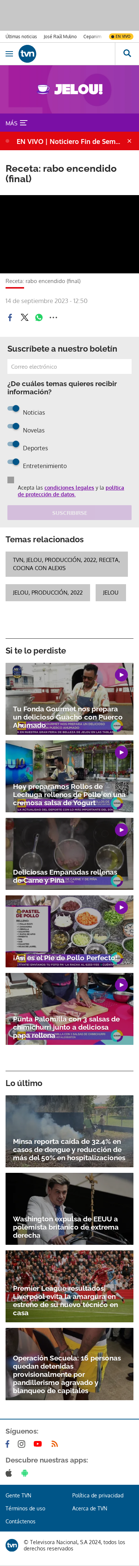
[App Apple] (10, 1472)
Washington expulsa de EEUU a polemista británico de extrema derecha (66, 1227)
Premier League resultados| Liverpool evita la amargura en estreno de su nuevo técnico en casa (65, 1300)
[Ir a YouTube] (39, 1444)
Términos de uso (25, 1508)
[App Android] (26, 1472)
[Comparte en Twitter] (24, 317)
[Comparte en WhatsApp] (39, 317)
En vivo (123, 36)
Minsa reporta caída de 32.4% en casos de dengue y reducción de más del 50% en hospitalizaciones (69, 1149)
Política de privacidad (97, 1495)
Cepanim (92, 36)
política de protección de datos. (71, 490)
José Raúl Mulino (60, 36)
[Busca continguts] (127, 54)
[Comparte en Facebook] (10, 317)
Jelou (111, 592)
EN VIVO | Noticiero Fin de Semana (71, 141)
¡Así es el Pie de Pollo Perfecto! (65, 958)
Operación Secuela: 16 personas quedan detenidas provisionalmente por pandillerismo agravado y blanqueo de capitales (67, 1374)
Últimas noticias (21, 36)
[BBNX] (12, 1545)
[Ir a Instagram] (23, 1444)
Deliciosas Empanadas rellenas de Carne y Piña (65, 876)
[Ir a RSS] (56, 1444)
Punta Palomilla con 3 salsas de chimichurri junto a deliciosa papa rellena (66, 1027)
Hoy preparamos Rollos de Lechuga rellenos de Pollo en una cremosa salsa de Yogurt (69, 794)
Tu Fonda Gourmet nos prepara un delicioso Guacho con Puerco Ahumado (68, 717)
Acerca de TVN (89, 1508)
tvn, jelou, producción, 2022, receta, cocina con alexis (66, 564)
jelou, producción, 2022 (48, 592)
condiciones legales (69, 487)
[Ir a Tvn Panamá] (67, 54)
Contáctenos (21, 1521)
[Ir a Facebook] (9, 1444)
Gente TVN (18, 1495)
